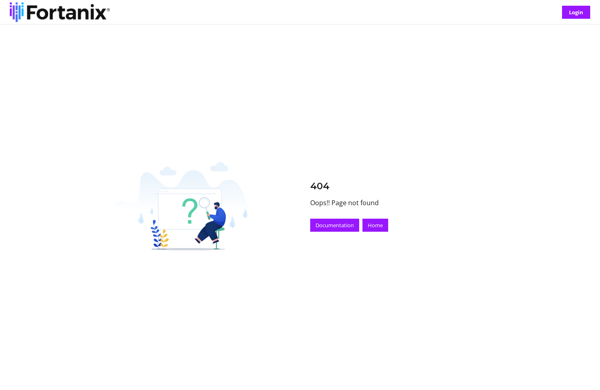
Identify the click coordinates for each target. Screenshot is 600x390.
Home (375, 225)
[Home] (60, 12)
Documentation (335, 225)
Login (576, 12)
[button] (581, 369)
